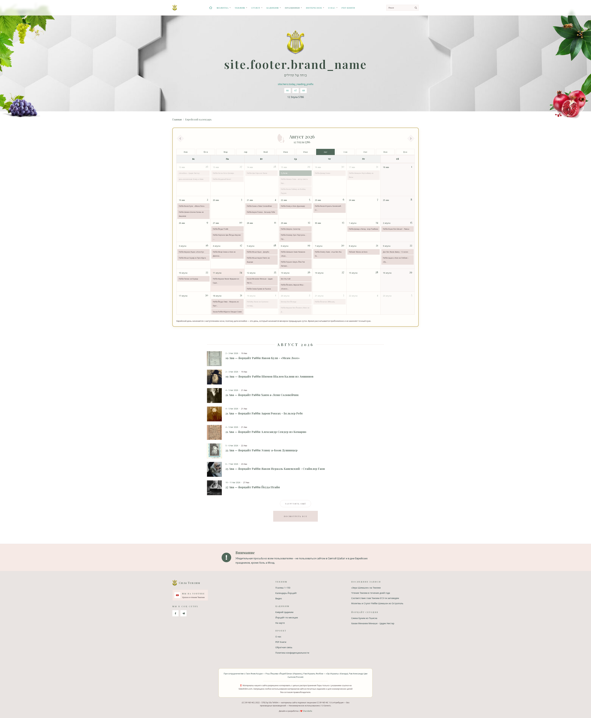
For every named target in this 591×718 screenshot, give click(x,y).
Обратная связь (283, 647)
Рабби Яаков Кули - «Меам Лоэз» (192, 206)
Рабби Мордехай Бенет (222, 179)
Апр (245, 152)
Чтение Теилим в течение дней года (370, 592)
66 (287, 90)
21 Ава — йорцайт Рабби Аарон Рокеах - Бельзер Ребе (264, 413)
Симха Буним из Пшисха (364, 618)
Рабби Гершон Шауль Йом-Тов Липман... (293, 264)
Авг (325, 152)
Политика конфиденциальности (292, 652)
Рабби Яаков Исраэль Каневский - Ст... (328, 208)
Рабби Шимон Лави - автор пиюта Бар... (294, 181)
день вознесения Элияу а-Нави (191, 179)
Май (265, 152)
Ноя (385, 152)
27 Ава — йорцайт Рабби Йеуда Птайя (252, 487)
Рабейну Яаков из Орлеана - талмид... (258, 304)
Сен (345, 152)
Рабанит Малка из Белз (358, 252)
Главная (177, 119)
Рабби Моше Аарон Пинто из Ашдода (258, 260)
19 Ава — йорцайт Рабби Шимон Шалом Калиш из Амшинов (269, 376)
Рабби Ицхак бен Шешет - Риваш (396, 229)
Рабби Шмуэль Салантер (290, 229)
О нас (331, 7)
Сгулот (255, 7)
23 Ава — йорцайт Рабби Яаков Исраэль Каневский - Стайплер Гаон (275, 469)
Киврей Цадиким (284, 612)
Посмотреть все (295, 516)
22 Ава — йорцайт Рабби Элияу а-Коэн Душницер (261, 450)
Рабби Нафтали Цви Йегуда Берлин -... (227, 237)
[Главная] (211, 7)
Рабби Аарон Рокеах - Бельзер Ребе (261, 212)
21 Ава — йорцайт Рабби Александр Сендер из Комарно (265, 432)
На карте (280, 622)
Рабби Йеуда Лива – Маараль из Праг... (226, 304)
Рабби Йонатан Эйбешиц (325, 302)
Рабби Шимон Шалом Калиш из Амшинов (191, 214)
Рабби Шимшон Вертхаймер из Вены (361, 175)
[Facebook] (175, 613)
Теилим (240, 7)
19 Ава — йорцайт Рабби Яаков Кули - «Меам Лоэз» (262, 358)
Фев (205, 152)
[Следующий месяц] (411, 138)
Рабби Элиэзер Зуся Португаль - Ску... (293, 237)
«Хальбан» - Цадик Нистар (189, 173)
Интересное (314, 7)
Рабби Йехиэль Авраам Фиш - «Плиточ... (292, 287)
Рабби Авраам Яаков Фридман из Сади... (226, 281)
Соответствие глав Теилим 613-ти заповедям (375, 598)
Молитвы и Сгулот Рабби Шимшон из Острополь (377, 603)
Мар (226, 152)
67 (295, 90)
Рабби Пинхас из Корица (188, 279)
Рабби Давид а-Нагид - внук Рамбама (363, 229)
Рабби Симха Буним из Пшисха (259, 289)
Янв (186, 152)
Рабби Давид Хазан (322, 173)
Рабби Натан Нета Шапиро (223, 173)
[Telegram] (183, 613)
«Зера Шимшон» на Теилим (366, 587)
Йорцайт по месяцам (286, 617)
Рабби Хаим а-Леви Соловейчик (259, 206)
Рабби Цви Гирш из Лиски (257, 173)
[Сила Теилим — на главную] (174, 7)
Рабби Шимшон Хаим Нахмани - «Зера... (293, 254)
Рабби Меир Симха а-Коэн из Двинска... (224, 254)
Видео (278, 598)
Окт (365, 152)
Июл (305, 152)
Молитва (223, 7)
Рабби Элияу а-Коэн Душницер (293, 206)
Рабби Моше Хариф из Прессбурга (192, 258)
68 (303, 90)
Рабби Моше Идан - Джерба (258, 252)
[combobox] (402, 8)
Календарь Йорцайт (286, 593)
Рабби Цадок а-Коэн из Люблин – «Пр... (396, 260)
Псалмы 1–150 (282, 587)
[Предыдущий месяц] (180, 138)
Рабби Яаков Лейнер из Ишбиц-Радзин (293, 191)
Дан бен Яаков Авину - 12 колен (395, 252)
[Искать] (416, 8)
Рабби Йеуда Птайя (220, 229)
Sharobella (307, 711)
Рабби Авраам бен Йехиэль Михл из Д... (295, 310)
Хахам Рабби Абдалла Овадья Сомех (227, 312)
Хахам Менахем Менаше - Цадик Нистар (372, 623)
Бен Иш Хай (285, 279)
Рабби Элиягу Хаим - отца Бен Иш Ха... (328, 254)
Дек (405, 152)
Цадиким (272, 7)
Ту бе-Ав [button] (284, 173)
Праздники (292, 7)
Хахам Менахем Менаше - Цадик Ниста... (260, 281)
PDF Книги (348, 7)
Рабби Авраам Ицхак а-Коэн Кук (191, 252)
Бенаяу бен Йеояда (288, 302)
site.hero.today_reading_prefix (295, 84)
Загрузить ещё (295, 503)
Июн (285, 152)
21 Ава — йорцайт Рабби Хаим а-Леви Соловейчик (262, 395)
